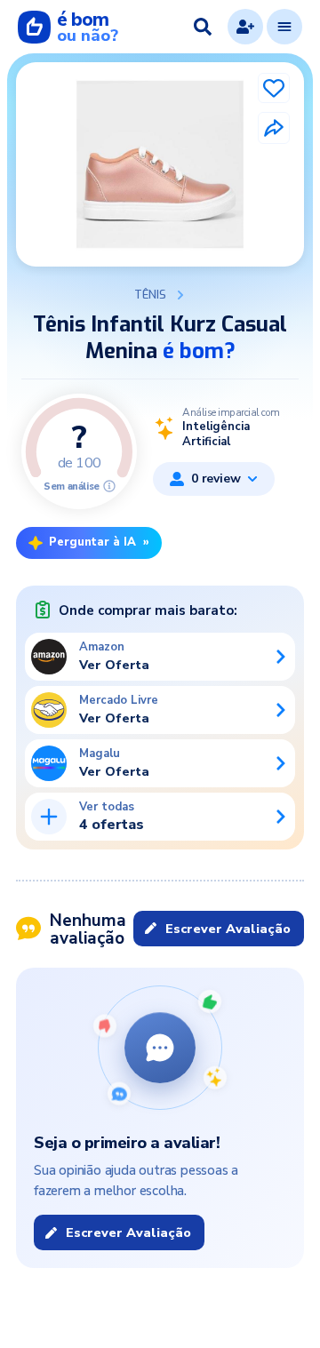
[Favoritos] (274, 88)
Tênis (150, 295)
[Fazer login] (245, 26)
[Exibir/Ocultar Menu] (284, 26)
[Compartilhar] (274, 128)
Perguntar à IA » (99, 542)
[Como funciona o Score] (109, 486)
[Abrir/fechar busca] (202, 26)
